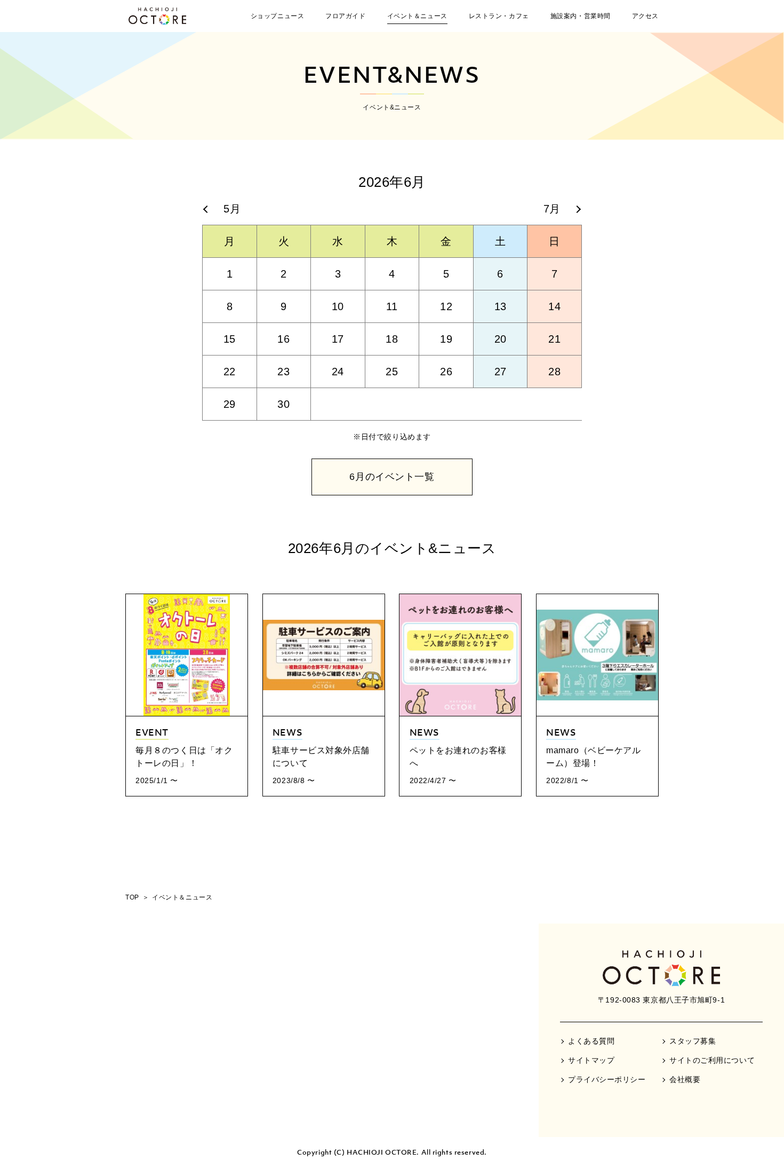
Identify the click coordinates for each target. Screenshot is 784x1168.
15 (229, 339)
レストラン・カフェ (499, 16)
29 (229, 404)
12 (446, 306)
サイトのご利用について (712, 1060)
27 (500, 371)
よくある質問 (591, 1041)
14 (554, 306)
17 (338, 339)
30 (283, 404)
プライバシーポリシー (607, 1079)
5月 (232, 209)
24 (338, 371)
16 (283, 339)
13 (500, 306)
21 (554, 339)
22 (229, 371)
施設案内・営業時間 (580, 16)
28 (554, 371)
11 (392, 306)
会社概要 (684, 1079)
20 (500, 339)
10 (338, 306)
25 (392, 371)
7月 (552, 209)
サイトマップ (591, 1060)
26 (446, 371)
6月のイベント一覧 (391, 476)
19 (446, 339)
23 (283, 371)
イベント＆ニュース (417, 16)
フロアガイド (345, 16)
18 (392, 339)
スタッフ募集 (692, 1041)
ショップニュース (277, 16)
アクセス (645, 16)
